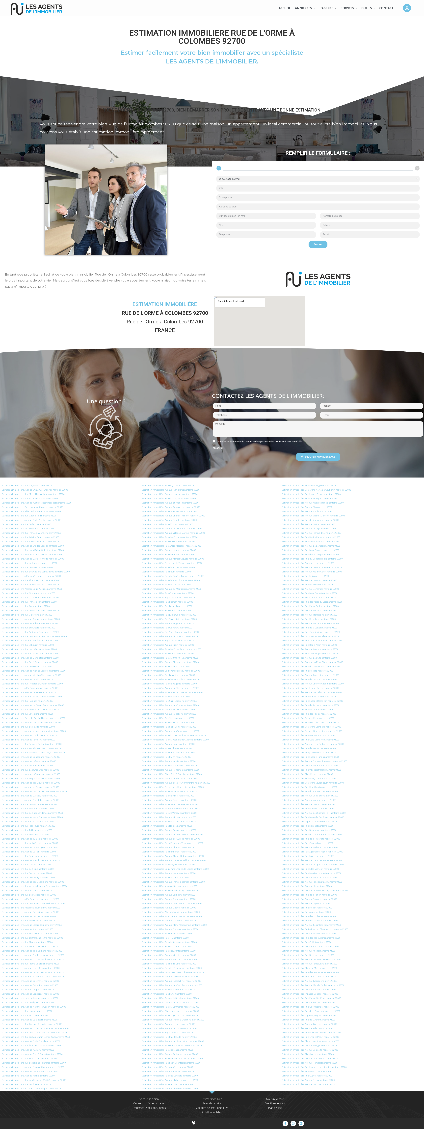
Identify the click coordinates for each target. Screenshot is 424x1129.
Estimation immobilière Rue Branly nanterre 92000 (166, 756)
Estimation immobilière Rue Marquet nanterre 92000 (307, 825)
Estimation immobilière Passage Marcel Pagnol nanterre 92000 (312, 851)
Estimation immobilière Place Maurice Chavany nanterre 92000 (32, 507)
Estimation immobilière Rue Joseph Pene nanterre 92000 (169, 804)
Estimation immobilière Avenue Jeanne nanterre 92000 (168, 873)
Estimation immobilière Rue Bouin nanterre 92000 (166, 571)
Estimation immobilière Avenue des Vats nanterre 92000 (309, 580)
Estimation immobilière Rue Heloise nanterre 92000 (167, 825)
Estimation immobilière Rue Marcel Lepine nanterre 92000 (30, 933)
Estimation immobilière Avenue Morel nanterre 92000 (28, 890)
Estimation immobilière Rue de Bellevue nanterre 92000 (169, 942)
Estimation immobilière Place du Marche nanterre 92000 (309, 967)
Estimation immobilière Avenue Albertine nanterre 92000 (170, 1088)
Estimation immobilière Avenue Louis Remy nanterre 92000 (30, 967)
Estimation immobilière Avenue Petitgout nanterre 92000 (309, 1045)
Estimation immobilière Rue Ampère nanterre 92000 (167, 1067)
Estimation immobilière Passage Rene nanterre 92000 (308, 718)
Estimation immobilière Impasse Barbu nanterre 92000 (168, 1032)
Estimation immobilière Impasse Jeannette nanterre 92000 (30, 998)
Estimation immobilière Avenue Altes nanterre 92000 (27, 929)
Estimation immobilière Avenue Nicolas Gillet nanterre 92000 (31, 675)
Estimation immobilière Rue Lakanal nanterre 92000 (167, 606)
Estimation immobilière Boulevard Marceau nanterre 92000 (171, 670)
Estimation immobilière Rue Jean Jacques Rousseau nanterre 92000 (34, 1032)
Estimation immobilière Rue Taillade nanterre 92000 (27, 830)
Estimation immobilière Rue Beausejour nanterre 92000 (309, 830)
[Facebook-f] (285, 1123)
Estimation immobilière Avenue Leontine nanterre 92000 (169, 494)
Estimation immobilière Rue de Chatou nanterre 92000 (168, 946)
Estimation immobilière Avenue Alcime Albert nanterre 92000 (312, 571)
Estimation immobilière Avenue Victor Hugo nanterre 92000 (171, 636)
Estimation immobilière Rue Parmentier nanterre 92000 (169, 851)
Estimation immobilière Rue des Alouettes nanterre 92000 (310, 972)
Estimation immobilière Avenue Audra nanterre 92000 (28, 1049)
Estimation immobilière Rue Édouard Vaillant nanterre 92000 (31, 1045)
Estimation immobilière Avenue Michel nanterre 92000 (308, 950)
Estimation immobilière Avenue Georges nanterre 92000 (309, 980)
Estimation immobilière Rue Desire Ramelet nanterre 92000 (311, 537)
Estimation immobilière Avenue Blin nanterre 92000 (307, 507)
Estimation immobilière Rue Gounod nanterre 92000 (307, 843)
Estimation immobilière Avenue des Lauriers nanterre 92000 (31, 722)
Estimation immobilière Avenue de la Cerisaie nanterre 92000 (172, 528)
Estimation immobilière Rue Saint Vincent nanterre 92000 (30, 498)
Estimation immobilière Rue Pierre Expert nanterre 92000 (310, 498)
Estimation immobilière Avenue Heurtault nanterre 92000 (170, 959)
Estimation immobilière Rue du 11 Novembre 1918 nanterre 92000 (174, 735)
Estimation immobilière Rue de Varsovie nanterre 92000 (169, 812)
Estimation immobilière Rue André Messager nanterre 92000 (171, 545)
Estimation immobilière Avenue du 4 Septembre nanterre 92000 (33, 959)
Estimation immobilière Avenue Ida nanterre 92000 (307, 886)
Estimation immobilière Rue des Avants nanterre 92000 (168, 950)
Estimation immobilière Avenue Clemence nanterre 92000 (170, 662)
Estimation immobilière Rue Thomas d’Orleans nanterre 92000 (312, 640)
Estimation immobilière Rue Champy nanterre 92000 (27, 942)
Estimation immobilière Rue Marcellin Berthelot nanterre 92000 (313, 817)
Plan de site (275, 1108)
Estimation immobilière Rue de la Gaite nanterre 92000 (28, 666)
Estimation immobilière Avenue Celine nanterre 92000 (308, 524)
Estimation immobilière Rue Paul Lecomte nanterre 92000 (30, 855)
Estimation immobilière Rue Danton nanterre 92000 (27, 864)
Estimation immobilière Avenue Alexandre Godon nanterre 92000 (34, 1006)
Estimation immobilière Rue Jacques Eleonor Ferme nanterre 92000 (34, 886)
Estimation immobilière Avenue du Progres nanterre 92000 (30, 787)
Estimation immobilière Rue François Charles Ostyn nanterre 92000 (34, 752)
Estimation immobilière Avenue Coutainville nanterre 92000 (171, 507)
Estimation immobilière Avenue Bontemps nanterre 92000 (310, 588)
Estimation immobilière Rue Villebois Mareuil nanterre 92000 (311, 769)
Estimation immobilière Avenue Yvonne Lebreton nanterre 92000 (33, 670)
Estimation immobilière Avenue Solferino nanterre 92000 (310, 847)
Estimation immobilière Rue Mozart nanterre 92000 (307, 907)
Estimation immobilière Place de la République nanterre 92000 (32, 1088)
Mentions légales (275, 1103)
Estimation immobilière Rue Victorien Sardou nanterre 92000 (172, 916)
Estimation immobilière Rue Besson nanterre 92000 (167, 877)
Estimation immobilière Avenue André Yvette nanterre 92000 (31, 519)
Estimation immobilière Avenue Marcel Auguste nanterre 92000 (173, 558)
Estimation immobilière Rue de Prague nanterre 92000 (28, 726)
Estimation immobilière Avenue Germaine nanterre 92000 (170, 929)
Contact (386, 8)
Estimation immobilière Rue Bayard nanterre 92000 (307, 1071)
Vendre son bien (149, 1099)
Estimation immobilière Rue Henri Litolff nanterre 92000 (309, 696)
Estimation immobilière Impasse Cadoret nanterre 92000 (169, 597)
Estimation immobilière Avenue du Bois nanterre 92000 (309, 804)
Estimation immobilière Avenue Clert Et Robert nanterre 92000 (32, 1054)
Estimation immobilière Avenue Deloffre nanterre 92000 (169, 519)
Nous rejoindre (275, 1099)
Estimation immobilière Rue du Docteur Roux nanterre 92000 (312, 834)
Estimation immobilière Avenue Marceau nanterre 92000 (29, 795)
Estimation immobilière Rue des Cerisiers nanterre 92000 (170, 1075)
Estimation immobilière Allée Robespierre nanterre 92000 (30, 687)
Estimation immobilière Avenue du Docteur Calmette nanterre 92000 (35, 1028)
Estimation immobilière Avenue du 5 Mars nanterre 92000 (30, 838)
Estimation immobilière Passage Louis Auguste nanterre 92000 (32, 588)
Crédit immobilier (212, 1112)
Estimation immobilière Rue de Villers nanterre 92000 (168, 795)
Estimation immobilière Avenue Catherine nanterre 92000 (30, 985)
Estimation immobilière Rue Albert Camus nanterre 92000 (310, 976)
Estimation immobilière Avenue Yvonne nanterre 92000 (309, 799)
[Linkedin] (301, 1123)
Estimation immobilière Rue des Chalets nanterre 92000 (169, 821)
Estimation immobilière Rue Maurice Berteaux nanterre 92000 (172, 1045)
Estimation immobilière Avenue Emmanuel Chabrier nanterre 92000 (35, 489)
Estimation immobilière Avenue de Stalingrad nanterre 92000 (31, 847)
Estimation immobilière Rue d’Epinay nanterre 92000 (167, 524)
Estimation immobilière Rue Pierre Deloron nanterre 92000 (30, 963)
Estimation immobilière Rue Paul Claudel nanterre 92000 (169, 1036)
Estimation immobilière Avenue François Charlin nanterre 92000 (173, 1019)
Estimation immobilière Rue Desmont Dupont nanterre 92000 (312, 1032)
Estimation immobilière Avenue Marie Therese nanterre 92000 (32, 817)
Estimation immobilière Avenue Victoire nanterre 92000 (169, 817)
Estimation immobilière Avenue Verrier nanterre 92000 (168, 761)
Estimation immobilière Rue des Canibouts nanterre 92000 (170, 765)
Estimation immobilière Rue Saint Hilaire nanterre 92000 (169, 619)
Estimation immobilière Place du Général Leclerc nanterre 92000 (33, 718)
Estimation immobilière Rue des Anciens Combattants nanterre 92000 (36, 571)
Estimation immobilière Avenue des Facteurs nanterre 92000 (311, 765)
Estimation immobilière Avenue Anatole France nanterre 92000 (313, 502)
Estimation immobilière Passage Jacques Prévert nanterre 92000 (173, 972)
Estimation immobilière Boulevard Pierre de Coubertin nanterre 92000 (316, 489)
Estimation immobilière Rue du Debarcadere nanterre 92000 (31, 610)
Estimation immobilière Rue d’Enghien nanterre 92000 (168, 864)
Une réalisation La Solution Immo (214, 1123)
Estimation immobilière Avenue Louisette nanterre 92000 (310, 1049)
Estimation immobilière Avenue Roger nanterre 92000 (168, 623)
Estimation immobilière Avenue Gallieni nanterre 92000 (29, 851)
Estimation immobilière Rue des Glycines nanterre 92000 (169, 537)
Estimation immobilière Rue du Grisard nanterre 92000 (28, 627)
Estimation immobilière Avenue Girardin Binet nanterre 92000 (312, 567)
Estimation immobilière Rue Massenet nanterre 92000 (168, 541)
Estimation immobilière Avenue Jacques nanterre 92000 (29, 989)
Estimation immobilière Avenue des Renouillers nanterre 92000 (173, 834)
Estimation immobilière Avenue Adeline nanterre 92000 (309, 1028)
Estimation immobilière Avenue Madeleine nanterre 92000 (310, 933)
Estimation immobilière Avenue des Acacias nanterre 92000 (311, 877)
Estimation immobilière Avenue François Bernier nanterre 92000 (173, 881)
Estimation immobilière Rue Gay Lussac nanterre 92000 (169, 485)
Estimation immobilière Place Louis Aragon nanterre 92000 (310, 1041)
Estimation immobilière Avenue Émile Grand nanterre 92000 (31, 1041)
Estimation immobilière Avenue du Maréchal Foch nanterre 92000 (34, 976)
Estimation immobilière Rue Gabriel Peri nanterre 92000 (29, 515)
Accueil (285, 8)
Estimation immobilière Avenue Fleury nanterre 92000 (308, 1079)
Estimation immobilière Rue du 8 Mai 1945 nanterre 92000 (170, 657)
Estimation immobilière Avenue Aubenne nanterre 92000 (29, 623)
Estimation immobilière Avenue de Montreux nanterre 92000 (171, 588)
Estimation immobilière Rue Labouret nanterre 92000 (28, 644)
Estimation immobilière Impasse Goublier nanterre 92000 (310, 993)
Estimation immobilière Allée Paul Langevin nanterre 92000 (30, 899)
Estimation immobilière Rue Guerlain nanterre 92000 (167, 653)
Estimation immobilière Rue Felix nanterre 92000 (305, 575)
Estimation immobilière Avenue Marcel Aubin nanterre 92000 (312, 692)
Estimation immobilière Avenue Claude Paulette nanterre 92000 (313, 985)
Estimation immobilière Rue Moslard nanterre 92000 (307, 670)
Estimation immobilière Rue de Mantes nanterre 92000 (168, 989)
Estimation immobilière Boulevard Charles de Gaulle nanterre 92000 (175, 868)
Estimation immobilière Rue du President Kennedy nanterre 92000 (34, 636)
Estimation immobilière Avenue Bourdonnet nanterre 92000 (31, 860)
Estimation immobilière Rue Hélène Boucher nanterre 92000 (31, 541)
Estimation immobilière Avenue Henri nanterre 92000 (308, 563)
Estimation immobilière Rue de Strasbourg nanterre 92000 (310, 519)
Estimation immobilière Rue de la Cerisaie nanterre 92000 (30, 843)
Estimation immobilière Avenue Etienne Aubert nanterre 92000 (313, 683)
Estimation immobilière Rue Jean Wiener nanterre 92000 (29, 649)
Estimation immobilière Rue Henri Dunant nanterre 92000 (310, 735)
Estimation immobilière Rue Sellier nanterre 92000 (26, 524)
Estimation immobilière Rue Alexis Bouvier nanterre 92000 (170, 998)
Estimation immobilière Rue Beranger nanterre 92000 (308, 955)
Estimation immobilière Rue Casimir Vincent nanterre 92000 (311, 631)
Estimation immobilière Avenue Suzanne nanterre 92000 (29, 821)
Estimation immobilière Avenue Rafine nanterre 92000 (28, 1075)
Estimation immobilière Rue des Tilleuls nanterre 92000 (309, 713)
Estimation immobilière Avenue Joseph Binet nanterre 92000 (171, 980)
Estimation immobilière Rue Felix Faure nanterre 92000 (28, 825)
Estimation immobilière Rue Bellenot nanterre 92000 (167, 666)
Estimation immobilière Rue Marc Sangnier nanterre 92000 (310, 550)
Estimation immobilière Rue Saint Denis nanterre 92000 (169, 726)
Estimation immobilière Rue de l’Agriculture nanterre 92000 (171, 580)
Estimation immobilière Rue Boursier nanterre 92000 (307, 584)
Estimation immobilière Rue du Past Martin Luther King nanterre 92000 (36, 1036)
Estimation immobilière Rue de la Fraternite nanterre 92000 (311, 838)
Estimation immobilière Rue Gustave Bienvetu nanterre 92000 (32, 1023)
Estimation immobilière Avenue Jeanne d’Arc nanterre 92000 (311, 532)
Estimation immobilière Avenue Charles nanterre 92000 (169, 847)
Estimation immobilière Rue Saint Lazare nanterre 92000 (169, 700)
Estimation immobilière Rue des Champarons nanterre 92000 (172, 967)
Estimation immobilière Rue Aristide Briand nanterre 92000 (30, 537)
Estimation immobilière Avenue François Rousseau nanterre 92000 (314, 761)
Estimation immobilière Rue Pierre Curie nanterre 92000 (29, 1058)
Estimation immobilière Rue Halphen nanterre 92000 (27, 700)
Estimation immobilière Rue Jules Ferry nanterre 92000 (28, 877)
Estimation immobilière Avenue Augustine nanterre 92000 (310, 649)
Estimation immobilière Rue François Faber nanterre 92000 (310, 778)
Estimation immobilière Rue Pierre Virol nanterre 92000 (169, 963)
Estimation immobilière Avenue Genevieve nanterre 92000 (30, 911)
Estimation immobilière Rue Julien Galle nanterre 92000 (169, 614)
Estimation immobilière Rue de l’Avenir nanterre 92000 (308, 1019)
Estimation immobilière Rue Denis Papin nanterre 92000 (309, 644)
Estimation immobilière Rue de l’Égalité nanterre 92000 (28, 1002)
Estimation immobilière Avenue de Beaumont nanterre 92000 (32, 696)
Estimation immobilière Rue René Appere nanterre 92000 (30, 662)
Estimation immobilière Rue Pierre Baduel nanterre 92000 (310, 606)
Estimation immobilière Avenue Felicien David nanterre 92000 (312, 881)
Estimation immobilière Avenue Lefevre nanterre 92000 (29, 761)
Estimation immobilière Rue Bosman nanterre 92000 (167, 601)
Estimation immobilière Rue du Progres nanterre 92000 (169, 498)
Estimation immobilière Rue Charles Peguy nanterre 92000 (310, 1036)
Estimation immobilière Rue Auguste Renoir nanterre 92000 (31, 778)
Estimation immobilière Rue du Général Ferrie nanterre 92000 (312, 558)
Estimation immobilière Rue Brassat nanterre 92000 (27, 873)
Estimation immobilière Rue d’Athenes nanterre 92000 (168, 554)
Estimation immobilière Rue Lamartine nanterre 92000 (168, 675)
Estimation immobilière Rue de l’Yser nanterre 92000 (167, 696)
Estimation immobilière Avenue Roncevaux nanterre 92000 (170, 769)
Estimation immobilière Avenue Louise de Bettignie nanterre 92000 (314, 890)
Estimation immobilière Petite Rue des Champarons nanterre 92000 (315, 929)
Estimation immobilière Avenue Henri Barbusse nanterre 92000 (313, 743)
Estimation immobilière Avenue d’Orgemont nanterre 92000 (31, 774)
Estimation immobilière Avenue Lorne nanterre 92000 (168, 743)
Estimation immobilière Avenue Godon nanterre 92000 (168, 899)
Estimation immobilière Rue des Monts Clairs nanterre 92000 (171, 679)
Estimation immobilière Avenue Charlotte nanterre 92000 (29, 735)
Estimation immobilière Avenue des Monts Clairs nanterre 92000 (33, 972)
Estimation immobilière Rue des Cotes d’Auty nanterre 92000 (171, 649)
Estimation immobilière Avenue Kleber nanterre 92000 (168, 1023)
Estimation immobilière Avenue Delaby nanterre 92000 (28, 679)
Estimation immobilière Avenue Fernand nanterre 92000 (309, 899)
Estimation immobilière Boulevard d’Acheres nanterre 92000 (311, 722)
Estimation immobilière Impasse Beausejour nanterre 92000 (31, 907)
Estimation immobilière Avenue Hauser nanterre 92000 (309, 989)
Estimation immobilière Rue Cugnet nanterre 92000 (307, 1075)
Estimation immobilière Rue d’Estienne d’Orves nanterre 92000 (172, 843)
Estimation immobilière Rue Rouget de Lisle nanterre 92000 (171, 1015)
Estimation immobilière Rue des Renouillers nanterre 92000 (311, 937)
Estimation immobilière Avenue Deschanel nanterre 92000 (30, 980)
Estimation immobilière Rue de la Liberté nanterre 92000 (29, 920)
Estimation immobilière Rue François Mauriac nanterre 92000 (31, 532)
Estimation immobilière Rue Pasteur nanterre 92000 (307, 709)
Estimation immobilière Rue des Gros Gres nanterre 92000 (30, 769)
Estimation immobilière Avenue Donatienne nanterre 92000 (31, 756)
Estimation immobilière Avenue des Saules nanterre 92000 (170, 731)
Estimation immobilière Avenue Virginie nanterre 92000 (169, 955)
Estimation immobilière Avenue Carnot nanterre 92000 (168, 894)
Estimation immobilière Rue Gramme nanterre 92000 (167, 593)
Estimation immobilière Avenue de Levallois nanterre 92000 (311, 545)
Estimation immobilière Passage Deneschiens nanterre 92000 (312, 731)
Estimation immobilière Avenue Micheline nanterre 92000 (170, 1079)
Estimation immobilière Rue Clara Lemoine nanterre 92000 (310, 739)
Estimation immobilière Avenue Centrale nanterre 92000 (309, 1084)
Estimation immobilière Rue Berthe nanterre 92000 (26, 1084)
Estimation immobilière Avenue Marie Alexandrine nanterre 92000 (174, 924)
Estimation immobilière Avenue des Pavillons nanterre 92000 (171, 1002)
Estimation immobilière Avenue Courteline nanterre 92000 (310, 675)
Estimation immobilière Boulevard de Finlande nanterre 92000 (172, 1058)
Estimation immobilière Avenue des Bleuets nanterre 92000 (31, 782)
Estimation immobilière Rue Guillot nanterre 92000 (306, 942)
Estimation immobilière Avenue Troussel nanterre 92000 (309, 614)
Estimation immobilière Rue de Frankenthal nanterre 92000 (30, 709)
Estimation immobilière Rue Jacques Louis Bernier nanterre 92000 (314, 1067)
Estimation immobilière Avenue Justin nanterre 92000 (168, 644)
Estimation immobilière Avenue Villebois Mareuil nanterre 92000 (173, 532)
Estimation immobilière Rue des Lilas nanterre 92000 (167, 1049)
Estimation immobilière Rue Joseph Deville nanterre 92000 (310, 687)
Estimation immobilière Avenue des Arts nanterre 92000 (309, 657)
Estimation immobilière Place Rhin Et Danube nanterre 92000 (172, 774)
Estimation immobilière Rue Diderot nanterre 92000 (27, 614)
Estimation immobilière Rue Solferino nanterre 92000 (28, 808)
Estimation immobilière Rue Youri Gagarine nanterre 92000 (170, 631)
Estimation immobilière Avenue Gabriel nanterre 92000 (169, 907)
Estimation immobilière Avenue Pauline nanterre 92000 (29, 916)
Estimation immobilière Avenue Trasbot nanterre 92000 (169, 1071)
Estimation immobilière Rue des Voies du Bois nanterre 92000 (312, 601)
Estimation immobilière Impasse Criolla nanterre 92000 (28, 528)
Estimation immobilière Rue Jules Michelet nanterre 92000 (310, 868)
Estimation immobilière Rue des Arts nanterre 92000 (27, 765)
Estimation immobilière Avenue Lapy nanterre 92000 (307, 903)
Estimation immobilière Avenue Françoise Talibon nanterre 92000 (174, 860)
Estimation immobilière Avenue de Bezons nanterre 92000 (30, 653)
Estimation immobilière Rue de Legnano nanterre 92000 (309, 679)
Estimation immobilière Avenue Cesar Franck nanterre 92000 (311, 924)
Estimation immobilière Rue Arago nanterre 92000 (306, 911)
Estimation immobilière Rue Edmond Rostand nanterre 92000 (31, 743)
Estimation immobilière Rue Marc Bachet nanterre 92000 (309, 593)
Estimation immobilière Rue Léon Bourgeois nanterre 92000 (171, 1062)
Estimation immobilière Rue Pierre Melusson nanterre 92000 (171, 511)
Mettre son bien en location (149, 1103)
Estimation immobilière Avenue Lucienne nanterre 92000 (170, 920)
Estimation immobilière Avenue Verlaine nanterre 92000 (309, 610)
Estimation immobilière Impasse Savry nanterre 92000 (168, 640)
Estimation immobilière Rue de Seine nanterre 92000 (27, 868)
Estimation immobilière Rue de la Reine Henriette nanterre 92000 (34, 1062)
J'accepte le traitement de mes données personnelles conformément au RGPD (259, 441)
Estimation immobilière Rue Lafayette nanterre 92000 (308, 855)
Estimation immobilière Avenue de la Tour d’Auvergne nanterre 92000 (176, 782)
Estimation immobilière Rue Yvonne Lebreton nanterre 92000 (172, 808)
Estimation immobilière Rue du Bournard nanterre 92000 (310, 791)
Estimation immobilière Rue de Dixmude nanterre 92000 (29, 804)
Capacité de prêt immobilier (212, 1108)
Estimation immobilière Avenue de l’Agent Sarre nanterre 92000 (33, 705)
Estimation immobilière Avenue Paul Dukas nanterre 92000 (30, 799)
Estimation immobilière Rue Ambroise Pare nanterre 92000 (30, 631)
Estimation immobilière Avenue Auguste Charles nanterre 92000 (33, 1067)
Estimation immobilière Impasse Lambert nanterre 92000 (309, 821)
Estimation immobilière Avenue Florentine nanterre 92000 (310, 946)
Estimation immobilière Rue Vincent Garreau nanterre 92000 (31, 584)
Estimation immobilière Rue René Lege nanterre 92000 (309, 619)
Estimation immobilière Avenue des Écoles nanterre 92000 (30, 640)
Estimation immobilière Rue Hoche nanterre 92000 (166, 748)
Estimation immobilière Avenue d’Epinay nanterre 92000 (29, 692)
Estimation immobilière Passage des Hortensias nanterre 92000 (173, 787)
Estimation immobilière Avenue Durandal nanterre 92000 (29, 1019)
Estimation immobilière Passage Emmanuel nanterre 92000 (310, 636)
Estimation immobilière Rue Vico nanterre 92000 (25, 1015)
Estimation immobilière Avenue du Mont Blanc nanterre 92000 (312, 662)
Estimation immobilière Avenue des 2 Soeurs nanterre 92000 (31, 1071)
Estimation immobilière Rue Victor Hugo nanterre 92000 (309, 485)
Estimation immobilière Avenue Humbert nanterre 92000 (309, 1062)
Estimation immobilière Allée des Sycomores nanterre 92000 (31, 575)
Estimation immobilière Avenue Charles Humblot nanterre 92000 (173, 515)
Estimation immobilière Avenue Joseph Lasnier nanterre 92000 (32, 554)
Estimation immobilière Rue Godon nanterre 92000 (167, 610)
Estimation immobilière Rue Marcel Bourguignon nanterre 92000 (33, 494)
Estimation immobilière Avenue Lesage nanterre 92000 (309, 528)
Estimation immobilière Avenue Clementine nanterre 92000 (311, 1058)
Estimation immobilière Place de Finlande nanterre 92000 (310, 597)
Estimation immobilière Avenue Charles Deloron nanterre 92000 (313, 515)
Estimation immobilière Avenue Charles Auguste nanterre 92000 (33, 955)
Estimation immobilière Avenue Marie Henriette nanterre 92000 (33, 558)
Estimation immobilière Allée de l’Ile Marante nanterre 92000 (31, 511)
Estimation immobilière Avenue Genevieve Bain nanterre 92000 (313, 959)
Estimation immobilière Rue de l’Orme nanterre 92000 (168, 567)
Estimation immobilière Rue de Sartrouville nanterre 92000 (310, 705)
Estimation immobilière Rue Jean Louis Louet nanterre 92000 (311, 873)
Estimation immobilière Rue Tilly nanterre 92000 (165, 937)
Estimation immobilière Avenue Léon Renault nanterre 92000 (172, 903)
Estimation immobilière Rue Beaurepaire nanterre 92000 (169, 791)
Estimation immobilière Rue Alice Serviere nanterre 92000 (30, 946)
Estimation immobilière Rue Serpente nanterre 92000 (168, 718)
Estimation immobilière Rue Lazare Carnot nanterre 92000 (30, 597)
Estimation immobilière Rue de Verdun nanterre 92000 (309, 748)
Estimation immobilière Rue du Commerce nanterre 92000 (170, 1006)
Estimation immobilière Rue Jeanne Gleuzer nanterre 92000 (311, 494)
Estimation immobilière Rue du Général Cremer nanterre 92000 (173, 575)
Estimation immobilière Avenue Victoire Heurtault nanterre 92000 (34, 731)
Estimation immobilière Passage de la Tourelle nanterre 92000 (172, 563)
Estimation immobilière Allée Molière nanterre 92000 (308, 1054)
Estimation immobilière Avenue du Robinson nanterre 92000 (171, 778)
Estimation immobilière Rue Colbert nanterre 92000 (167, 627)
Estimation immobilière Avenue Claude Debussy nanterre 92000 (173, 855)
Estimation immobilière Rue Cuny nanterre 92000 (26, 606)
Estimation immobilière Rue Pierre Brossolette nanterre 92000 (172, 692)
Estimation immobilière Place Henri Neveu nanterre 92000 (170, 1011)
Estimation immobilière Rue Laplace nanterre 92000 (27, 1011)
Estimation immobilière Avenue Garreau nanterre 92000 (309, 1023)
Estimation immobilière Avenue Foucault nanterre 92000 (309, 963)
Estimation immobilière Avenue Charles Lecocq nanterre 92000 (33, 545)
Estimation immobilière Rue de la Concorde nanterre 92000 (311, 1011)
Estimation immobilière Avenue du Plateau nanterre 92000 (170, 687)
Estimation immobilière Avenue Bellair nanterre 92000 (168, 709)
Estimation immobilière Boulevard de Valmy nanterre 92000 (171, 890)
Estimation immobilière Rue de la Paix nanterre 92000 (168, 584)
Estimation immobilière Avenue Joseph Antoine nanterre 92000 (313, 864)
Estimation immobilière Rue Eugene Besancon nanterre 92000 (312, 700)
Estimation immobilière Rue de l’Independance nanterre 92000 (32, 812)
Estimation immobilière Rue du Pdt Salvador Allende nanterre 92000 (175, 739)
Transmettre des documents (149, 1108)
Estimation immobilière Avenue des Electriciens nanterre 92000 (33, 881)
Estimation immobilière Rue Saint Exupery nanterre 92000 (310, 653)
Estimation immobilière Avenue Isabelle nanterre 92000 (169, 713)
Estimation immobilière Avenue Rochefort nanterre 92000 (310, 623)
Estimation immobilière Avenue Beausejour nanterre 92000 (31, 619)
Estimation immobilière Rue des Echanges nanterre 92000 (310, 554)
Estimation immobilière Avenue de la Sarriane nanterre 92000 (32, 950)
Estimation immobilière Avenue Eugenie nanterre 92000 (169, 799)
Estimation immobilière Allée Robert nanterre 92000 (307, 774)
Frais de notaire (212, 1103)
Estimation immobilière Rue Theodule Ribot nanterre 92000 (31, 580)
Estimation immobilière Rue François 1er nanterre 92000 (29, 601)
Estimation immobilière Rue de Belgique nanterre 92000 (169, 683)
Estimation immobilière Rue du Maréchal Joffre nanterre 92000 (32, 937)
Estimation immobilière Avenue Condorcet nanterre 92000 (30, 993)
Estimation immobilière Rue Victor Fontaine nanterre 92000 (311, 541)
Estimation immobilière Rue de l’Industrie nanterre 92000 (29, 563)
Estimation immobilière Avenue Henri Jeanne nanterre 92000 (312, 860)
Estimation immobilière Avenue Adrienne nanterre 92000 (170, 1054)
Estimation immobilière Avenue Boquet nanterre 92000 (309, 1002)
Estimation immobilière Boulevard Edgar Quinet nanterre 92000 (33, 550)
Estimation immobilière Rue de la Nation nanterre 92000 (309, 894)
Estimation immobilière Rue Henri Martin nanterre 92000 (309, 787)
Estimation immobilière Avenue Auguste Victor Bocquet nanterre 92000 (36, 502)
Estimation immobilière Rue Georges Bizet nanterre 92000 (310, 1006)
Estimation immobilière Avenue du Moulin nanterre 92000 (170, 502)
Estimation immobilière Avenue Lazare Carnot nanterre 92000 (32, 924)
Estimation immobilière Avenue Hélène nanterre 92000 (169, 550)
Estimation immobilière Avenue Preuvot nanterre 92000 (169, 830)
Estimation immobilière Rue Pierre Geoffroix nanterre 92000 (311, 998)
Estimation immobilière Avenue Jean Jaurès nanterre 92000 (170, 489)
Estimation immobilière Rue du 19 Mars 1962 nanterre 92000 (311, 666)
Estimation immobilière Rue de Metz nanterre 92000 (27, 567)
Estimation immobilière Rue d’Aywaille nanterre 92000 (28, 485)
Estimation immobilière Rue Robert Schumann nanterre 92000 (32, 683)
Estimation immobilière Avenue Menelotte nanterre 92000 (30, 657)
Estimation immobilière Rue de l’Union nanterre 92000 (168, 722)
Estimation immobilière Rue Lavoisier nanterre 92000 (27, 713)
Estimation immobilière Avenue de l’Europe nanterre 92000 (171, 838)
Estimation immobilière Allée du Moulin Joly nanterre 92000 (171, 911)
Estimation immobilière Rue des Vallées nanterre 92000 (29, 894)
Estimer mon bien (212, 1099)
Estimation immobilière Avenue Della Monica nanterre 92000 (171, 976)
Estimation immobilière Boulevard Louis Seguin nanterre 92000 (313, 782)
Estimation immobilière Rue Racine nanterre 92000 (167, 933)
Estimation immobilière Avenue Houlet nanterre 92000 (308, 511)
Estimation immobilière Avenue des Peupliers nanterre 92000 (172, 985)
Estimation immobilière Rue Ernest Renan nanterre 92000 (170, 752)
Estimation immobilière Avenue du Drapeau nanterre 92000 (171, 1028)
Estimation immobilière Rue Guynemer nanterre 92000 (28, 593)
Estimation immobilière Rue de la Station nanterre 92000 (309, 627)
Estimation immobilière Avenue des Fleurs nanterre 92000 (170, 705)
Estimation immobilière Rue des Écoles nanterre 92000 (309, 916)
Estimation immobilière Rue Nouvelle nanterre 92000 (308, 808)
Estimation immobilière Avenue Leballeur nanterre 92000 (310, 795)
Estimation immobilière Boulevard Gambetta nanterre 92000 (311, 726)
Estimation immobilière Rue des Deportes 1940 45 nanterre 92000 (34, 1079)
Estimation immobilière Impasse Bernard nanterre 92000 (169, 886)
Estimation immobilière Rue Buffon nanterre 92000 (166, 993)
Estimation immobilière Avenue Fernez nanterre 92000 (28, 739)
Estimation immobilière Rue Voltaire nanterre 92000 (27, 834)
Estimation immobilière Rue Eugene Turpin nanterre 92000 (310, 756)
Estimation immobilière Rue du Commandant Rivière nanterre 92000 (35, 903)
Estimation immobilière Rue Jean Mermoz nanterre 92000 (310, 752)
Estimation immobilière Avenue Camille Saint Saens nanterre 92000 (34, 791)
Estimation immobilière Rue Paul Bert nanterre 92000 (168, 1084)
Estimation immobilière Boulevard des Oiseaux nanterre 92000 (32, 748)
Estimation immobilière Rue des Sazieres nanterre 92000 (310, 920)
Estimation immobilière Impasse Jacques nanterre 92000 (309, 1015)
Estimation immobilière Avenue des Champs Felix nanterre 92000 (313, 812)
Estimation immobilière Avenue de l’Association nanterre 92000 (173, 1041)
